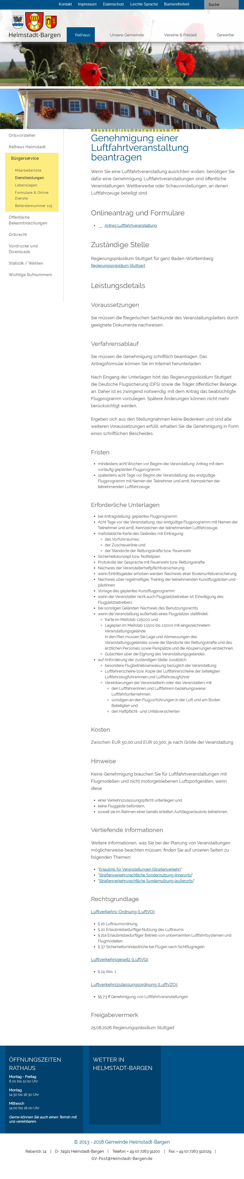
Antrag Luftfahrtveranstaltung (131, 225)
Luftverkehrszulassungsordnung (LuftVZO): (134, 984)
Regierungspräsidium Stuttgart (118, 265)
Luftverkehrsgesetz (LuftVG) (119, 959)
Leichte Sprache (144, 4)
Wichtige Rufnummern (30, 274)
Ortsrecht (18, 234)
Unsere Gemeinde (127, 35)
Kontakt (65, 4)
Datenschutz (113, 4)
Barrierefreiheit (176, 4)
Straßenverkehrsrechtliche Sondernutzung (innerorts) (145, 875)
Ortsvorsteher (22, 135)
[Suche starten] (234, 5)
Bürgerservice (25, 158)
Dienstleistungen (29, 178)
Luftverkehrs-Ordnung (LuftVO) (122, 911)
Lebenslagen (26, 185)
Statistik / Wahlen (26, 263)
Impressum (87, 4)
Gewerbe (225, 35)
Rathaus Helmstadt (27, 147)
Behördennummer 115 (33, 206)
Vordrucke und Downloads (23, 249)
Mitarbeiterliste (28, 170)
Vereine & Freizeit (180, 35)
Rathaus (82, 35)
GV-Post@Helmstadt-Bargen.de (122, 1158)
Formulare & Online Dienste (31, 195)
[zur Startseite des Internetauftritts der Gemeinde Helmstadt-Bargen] (28, 26)
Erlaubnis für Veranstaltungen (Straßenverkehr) (140, 869)
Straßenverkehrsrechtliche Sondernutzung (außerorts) (146, 881)
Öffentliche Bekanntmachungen (28, 220)
